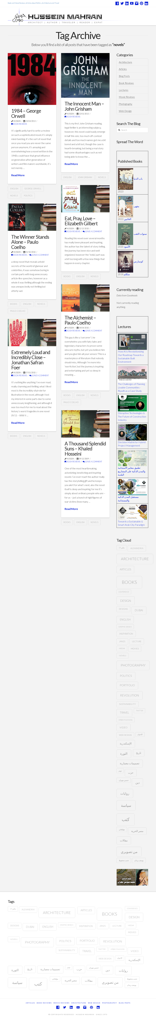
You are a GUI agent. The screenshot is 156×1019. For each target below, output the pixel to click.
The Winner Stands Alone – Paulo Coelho (30, 242)
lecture (136, 641)
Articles (123, 69)
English (14, 188)
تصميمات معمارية (129, 763)
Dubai (139, 610)
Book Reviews (20, 124)
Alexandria (136, 548)
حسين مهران (124, 780)
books (67, 276)
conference (124, 592)
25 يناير (121, 547)
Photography (125, 103)
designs (123, 609)
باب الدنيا (138, 178)
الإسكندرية (126, 743)
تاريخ (138, 752)
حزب (130, 772)
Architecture (125, 62)
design (125, 600)
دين (137, 782)
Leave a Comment (93, 231)
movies (135, 648)
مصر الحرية (137, 831)
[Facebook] (117, 3)
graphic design (125, 627)
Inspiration (126, 633)
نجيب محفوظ (124, 860)
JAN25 (122, 641)
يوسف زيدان (139, 860)
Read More (18, 175)
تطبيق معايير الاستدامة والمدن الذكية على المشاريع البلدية (131, 471)
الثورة (124, 753)
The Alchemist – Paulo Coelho (80, 320)
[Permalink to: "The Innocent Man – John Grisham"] (85, 75)
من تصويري (129, 851)
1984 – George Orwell (26, 113)
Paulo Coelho (17, 311)
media (122, 648)
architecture (135, 559)
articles (125, 569)
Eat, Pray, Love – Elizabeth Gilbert (81, 221)
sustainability (127, 704)
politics (28, 195)
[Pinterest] (141, 3)
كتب (125, 819)
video (124, 727)
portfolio (127, 685)
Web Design (125, 110)
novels (14, 195)
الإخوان (139, 734)
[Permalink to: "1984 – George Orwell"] (32, 79)
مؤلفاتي (122, 829)
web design (125, 735)
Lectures (123, 90)
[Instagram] (136, 3)
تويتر (120, 771)
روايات (124, 793)
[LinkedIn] (127, 3)
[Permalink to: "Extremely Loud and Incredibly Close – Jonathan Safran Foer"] (32, 332)
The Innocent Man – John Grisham (84, 106)
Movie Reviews (127, 96)
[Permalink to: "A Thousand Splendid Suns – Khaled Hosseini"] (85, 423)
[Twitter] (122, 3)
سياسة (126, 805)
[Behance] (146, 3)
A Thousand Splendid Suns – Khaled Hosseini (85, 449)
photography (133, 665)
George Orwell (32, 188)
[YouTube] (132, 3)
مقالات (124, 840)
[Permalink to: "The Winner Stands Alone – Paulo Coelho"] (32, 217)
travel (124, 712)
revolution (129, 695)
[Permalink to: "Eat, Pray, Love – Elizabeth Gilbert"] (85, 198)
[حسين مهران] (75, 16)
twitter (139, 711)
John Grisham (85, 177)
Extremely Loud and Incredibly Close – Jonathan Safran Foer (30, 360)
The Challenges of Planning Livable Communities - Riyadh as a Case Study (131, 387)
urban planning (126, 720)
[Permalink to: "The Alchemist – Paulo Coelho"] (85, 298)
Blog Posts (124, 76)
